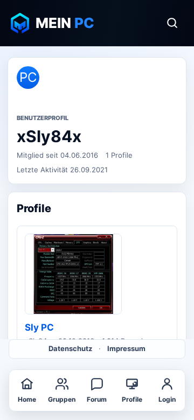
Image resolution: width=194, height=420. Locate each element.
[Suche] (172, 23)
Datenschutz (70, 348)
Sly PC (39, 327)
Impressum (126, 348)
